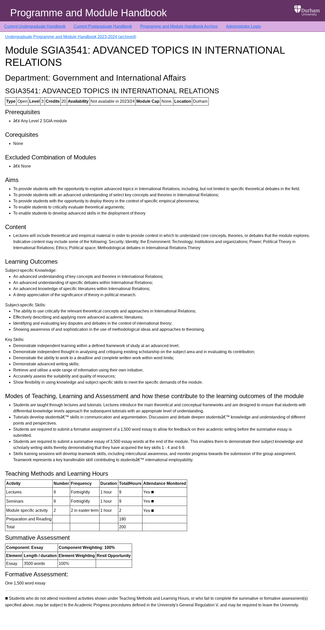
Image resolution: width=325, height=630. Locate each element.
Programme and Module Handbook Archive (179, 26)
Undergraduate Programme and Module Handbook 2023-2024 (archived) (70, 37)
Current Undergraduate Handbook (35, 26)
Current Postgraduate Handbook (103, 26)
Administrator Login (243, 26)
